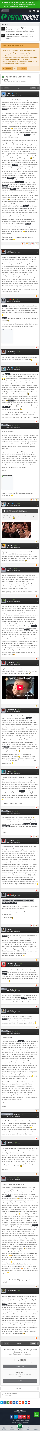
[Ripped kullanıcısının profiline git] (3, 1143)
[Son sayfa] (38, 88)
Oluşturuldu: (14, 95)
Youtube (24, 1417)
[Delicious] (17, 1402)
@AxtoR (11, 900)
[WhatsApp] (36, 1414)
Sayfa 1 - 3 (20, 88)
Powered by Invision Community (20, 1422)
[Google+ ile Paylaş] (11, 1402)
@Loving (4, 108)
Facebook (11, 1417)
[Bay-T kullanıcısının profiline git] (3, 369)
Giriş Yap (8, 68)
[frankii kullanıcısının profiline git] (3, 252)
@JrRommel (30, 900)
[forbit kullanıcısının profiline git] (3, 94)
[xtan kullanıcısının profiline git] (3, 601)
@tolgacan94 (19, 182)
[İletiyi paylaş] (37, 95)
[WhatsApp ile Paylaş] (8, 1402)
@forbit (4, 306)
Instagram (20, 1417)
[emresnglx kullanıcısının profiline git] (3, 1179)
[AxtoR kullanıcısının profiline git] (3, 546)
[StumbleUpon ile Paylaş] (23, 1402)
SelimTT (8, 511)
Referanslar (23, 81)
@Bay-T (13, 188)
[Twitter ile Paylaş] (1, 1402)
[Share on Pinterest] (29, 1402)
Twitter (16, 1417)
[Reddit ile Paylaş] (20, 1402)
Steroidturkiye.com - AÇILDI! (16, 28)
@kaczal (18, 900)
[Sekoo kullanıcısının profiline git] (3, 772)
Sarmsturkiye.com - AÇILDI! (16, 34)
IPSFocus (23, 1410)
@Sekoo (14, 902)
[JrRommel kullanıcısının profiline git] (3, 663)
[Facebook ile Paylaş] (4, 1402)
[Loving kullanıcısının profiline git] (3, 29)
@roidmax (10, 177)
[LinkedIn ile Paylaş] (26, 1402)
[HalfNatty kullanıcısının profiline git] (3, 964)
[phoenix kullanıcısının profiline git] (3, 930)
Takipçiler (18, 1388)
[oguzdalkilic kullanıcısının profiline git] (3, 1291)
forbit (9, 81)
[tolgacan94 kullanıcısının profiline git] (3, 352)
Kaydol (24, 68)
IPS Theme (17, 1410)
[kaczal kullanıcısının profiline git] (3, 570)
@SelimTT (5, 900)
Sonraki (33, 87)
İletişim (20, 1413)
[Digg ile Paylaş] (14, 1402)
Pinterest (28, 1417)
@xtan (24, 900)
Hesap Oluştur (20, 1366)
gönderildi (13, 253)
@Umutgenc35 (6, 902)
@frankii (4, 318)
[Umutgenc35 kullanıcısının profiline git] (3, 710)
